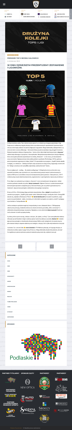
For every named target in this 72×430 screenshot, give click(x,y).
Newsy (9, 291)
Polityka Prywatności (16, 428)
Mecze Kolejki (11, 286)
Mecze (9, 281)
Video (8, 306)
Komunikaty (10, 276)
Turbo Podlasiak (12, 301)
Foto (8, 261)
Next (70, 14)
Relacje (9, 296)
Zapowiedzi (10, 317)
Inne (8, 266)
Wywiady (9, 311)
